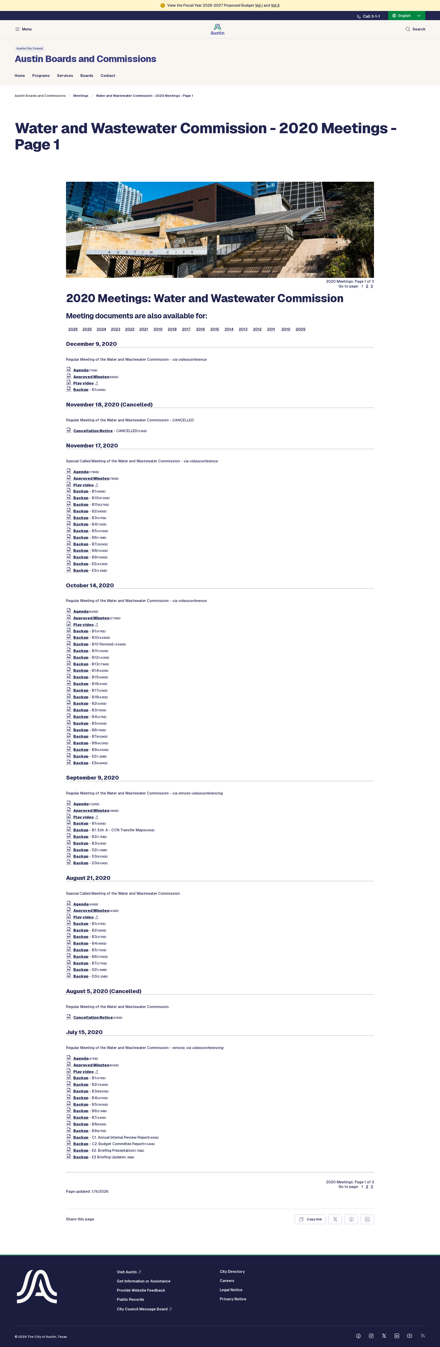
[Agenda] (69, 370)
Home (20, 76)
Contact (108, 76)
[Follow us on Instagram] (371, 1336)
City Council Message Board (142, 1309)
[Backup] (69, 389)
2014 (229, 329)
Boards (86, 76)
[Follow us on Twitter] (384, 1336)
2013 (243, 329)
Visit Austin (127, 1272)
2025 (87, 329)
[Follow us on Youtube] (409, 1336)
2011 (271, 329)
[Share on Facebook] (351, 1219)
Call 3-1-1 (371, 16)
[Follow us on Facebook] (358, 1336)
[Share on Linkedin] (367, 1219)
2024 (101, 329)
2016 (200, 329)
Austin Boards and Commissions (40, 96)
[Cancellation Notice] (69, 430)
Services (65, 76)
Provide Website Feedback (141, 1290)
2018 (172, 329)
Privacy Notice (233, 1299)
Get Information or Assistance (143, 1281)
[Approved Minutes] (69, 376)
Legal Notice (231, 1290)
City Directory (232, 1272)
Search (418, 29)
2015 (214, 329)
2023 (115, 329)
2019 (158, 329)
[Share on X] (335, 1219)
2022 (130, 329)
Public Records (130, 1299)
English (404, 15)
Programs (41, 76)
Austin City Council (29, 48)
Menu (27, 29)
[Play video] (69, 383)
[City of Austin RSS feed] (422, 1336)
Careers (227, 1281)
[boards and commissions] (220, 276)
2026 (73, 329)
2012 (257, 329)
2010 (285, 329)
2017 (186, 329)
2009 (300, 329)
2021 (143, 329)
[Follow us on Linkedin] (397, 1336)
